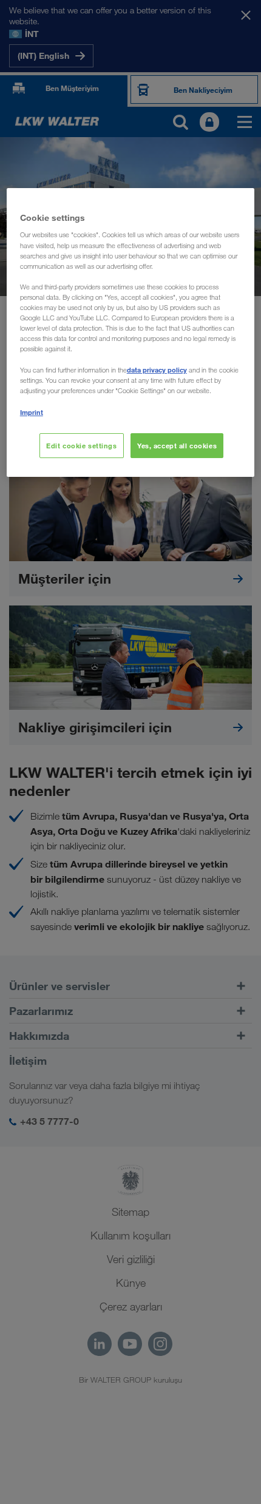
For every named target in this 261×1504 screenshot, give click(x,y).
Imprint (31, 412)
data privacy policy (157, 369)
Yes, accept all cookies (177, 445)
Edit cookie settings (81, 445)
